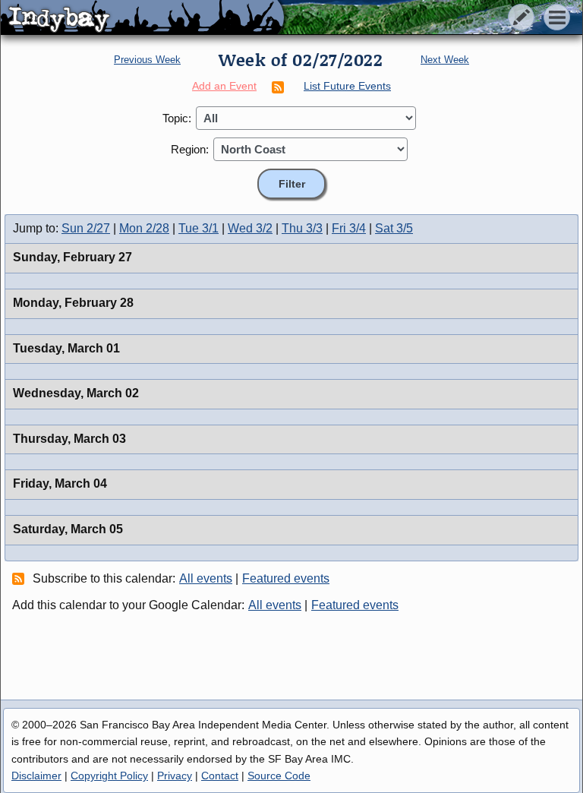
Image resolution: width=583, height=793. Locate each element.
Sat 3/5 (394, 228)
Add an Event (224, 86)
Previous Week (147, 59)
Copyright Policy (109, 775)
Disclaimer (36, 775)
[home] (142, 18)
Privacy (174, 775)
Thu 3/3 (302, 228)
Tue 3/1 (198, 228)
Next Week (445, 59)
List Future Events (347, 86)
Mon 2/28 (144, 228)
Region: (190, 149)
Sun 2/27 (85, 228)
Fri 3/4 (349, 228)
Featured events (285, 578)
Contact (219, 775)
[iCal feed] (20, 578)
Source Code (278, 775)
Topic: (176, 118)
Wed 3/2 (250, 228)
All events (205, 578)
